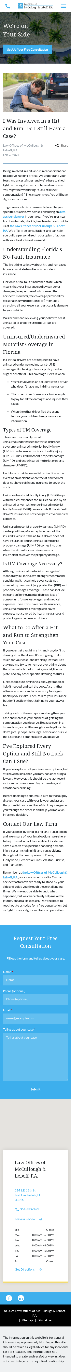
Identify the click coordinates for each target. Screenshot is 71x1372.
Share (64, 145)
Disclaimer (44, 1320)
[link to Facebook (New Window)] (9, 1298)
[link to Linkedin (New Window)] (21, 1298)
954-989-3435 (30, 1209)
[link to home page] (35, 5)
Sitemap (27, 1320)
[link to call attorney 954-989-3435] (7, 6)
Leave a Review (25, 1219)
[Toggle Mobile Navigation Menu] (63, 6)
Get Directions (25, 1269)
